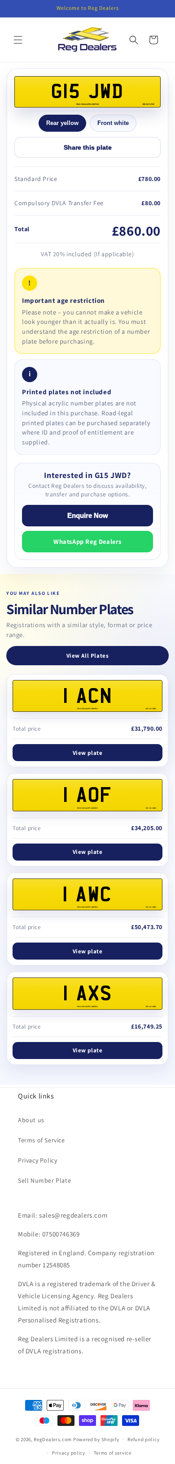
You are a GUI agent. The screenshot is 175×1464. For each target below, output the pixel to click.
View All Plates (87, 655)
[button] (18, 40)
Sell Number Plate (44, 1180)
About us (31, 1120)
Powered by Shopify (96, 1439)
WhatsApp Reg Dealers (87, 541)
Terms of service (112, 1453)
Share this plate (88, 147)
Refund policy (143, 1439)
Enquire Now (87, 515)
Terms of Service (41, 1140)
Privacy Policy (37, 1160)
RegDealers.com (53, 1439)
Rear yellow (62, 123)
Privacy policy (68, 1453)
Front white (113, 123)
